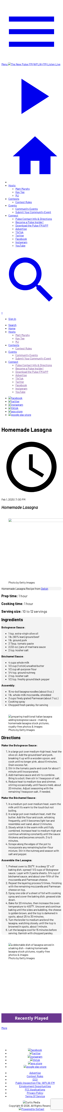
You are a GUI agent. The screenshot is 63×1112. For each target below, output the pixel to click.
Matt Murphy (22, 188)
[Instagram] (15, 404)
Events (12, 205)
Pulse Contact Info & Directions (33, 218)
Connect (13, 215)
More (4, 1028)
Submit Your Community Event (33, 212)
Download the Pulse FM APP (31, 225)
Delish (44, 588)
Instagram (21, 242)
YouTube (20, 245)
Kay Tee (19, 192)
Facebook (21, 238)
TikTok (19, 232)
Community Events (26, 208)
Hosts (12, 185)
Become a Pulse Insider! (29, 222)
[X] (13, 401)
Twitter (19, 235)
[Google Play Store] (19, 414)
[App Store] (15, 411)
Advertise (21, 228)
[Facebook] (15, 398)
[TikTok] (13, 408)
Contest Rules (23, 202)
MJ (17, 195)
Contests (13, 198)
